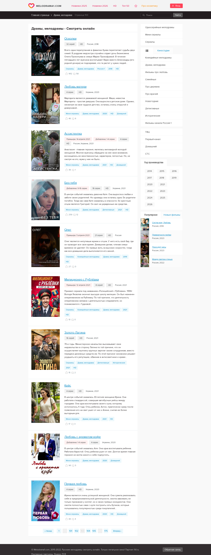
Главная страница (40, 15)
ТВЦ (147, 132)
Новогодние (151, 101)
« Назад (48, 531)
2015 (162, 171)
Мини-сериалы (72, 114)
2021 (104, 165)
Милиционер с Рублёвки (81, 279)
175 (106, 530)
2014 (149, 171)
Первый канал (152, 139)
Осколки (70, 38)
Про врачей (151, 94)
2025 (162, 197)
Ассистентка (73, 134)
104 (88, 530)
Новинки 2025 (79, 5)
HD (115, 5)
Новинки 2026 (100, 5)
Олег (67, 230)
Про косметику (149, 5)
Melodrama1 (44, 5)
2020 (105, 114)
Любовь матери (75, 87)
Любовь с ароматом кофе (82, 437)
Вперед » (117, 531)
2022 (149, 191)
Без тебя (70, 183)
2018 (110, 69)
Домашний (121, 114)
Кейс (67, 385)
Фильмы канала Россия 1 (158, 123)
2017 (149, 177)
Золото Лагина (74, 332)
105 (94, 530)
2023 (162, 191)
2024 (149, 197)
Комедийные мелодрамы (88, 257)
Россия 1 (101, 69)
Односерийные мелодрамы (159, 27)
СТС (147, 153)
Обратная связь (173, 549)
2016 (174, 171)
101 (70, 530)
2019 (125, 257)
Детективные (108, 210)
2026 (149, 204)
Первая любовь (75, 484)
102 (76, 530)
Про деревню (152, 86)
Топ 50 (125, 5)
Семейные (150, 79)
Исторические (119, 363)
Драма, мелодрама (63, 15)
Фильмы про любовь (156, 72)
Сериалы (70, 69)
